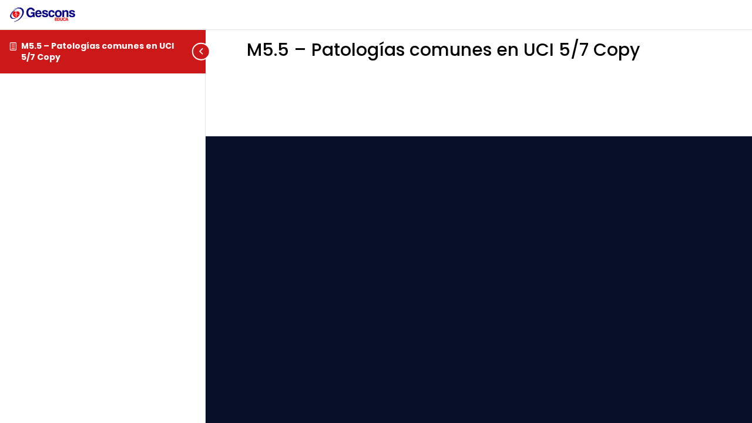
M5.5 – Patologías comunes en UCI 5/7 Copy (97, 51)
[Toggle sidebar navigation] (202, 51)
